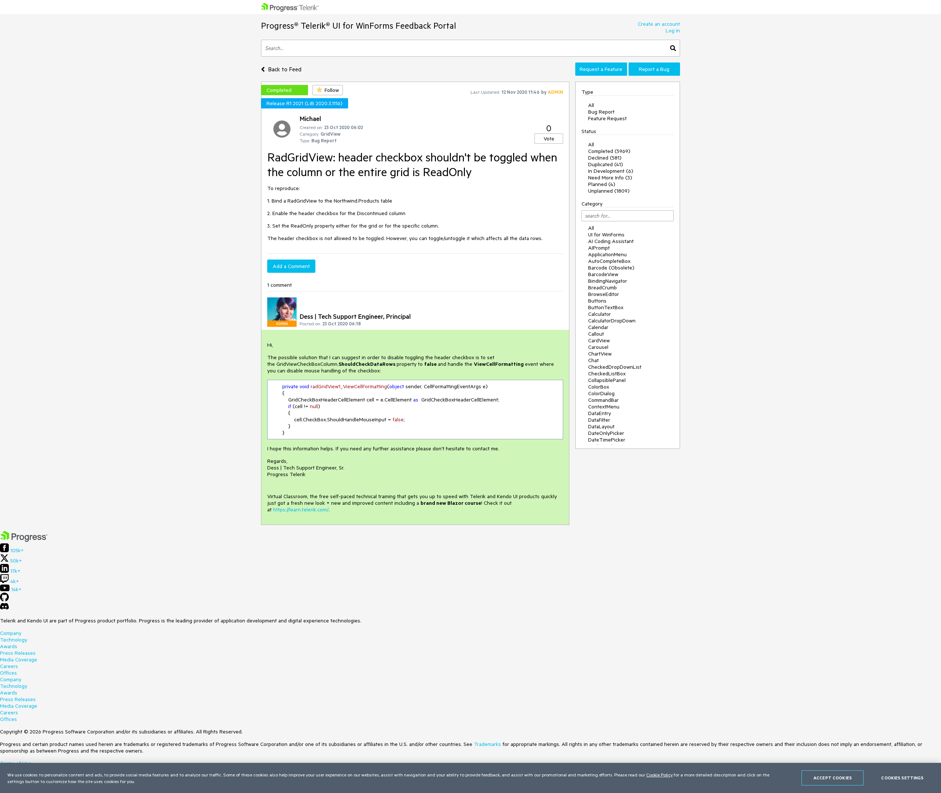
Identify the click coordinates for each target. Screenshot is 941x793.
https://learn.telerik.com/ (301, 509)
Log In (673, 30)
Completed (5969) (609, 151)
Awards (8, 646)
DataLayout (601, 426)
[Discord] (4, 608)
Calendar (598, 327)
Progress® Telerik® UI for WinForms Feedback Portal (358, 25)
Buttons (597, 300)
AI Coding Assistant (611, 241)
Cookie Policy (659, 775)
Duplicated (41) (605, 164)
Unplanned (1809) (609, 190)
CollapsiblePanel (607, 380)
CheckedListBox (607, 373)
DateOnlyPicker (606, 433)
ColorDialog (601, 393)
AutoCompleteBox (609, 261)
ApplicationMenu (607, 254)
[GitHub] (4, 599)
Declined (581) (605, 157)
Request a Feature (601, 69)
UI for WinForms (606, 234)
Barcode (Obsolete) (611, 267)
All (591, 105)
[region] (470, 778)
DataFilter (599, 420)
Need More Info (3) (610, 177)
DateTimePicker (606, 439)
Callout (596, 334)
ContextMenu (603, 406)
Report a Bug (654, 69)
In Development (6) (610, 171)
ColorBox (598, 386)
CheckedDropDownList (614, 367)
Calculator (599, 314)
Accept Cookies (832, 778)
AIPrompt (599, 247)
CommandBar (603, 400)
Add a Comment (291, 266)
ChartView (600, 353)
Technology (13, 639)
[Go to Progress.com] (24, 540)
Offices (8, 672)
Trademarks (487, 744)
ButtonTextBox (605, 307)
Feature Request (607, 118)
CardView (599, 340)
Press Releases (18, 653)
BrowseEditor (603, 294)
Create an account (659, 24)
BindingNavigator (607, 281)
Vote (549, 138)
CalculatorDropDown (612, 320)
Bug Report (601, 111)
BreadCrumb (602, 287)
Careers (9, 666)
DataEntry (599, 413)
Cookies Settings (902, 778)
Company (10, 633)
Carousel (598, 347)
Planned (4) (601, 184)
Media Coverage (18, 659)
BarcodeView (603, 274)
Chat (593, 360)
